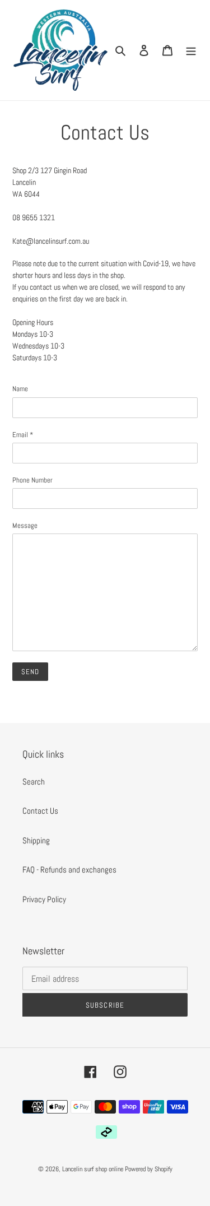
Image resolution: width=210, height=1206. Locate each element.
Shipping (36, 840)
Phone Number (32, 480)
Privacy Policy (44, 899)
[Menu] (191, 50)
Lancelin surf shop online (92, 1169)
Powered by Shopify (148, 1169)
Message (25, 525)
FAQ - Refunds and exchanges (69, 869)
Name (20, 388)
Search (33, 781)
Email (22, 434)
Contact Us (40, 810)
